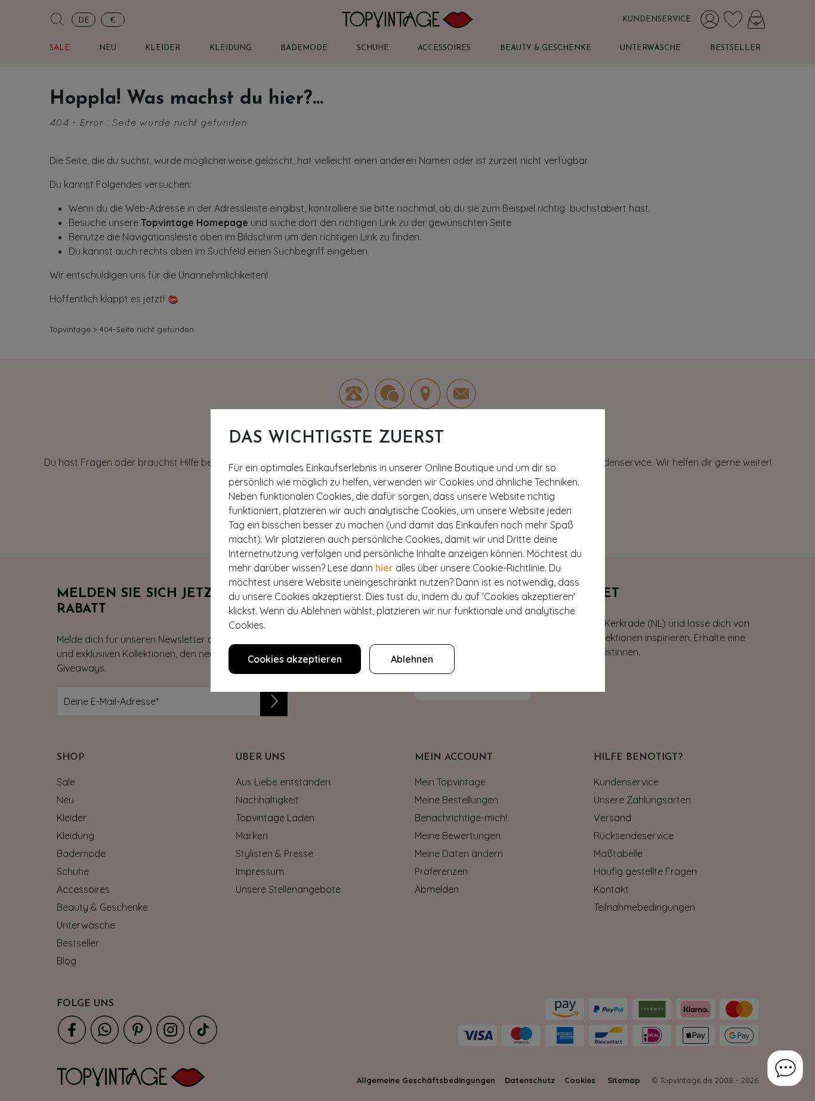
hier (384, 568)
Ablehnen (412, 659)
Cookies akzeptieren (295, 659)
